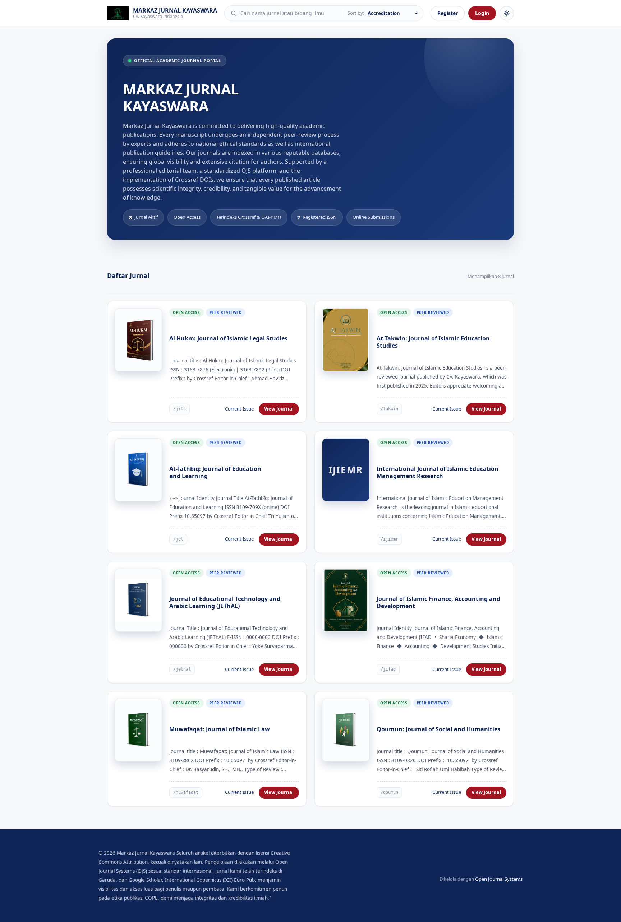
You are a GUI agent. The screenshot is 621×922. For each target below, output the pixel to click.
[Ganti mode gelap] (507, 13)
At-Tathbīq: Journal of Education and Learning (215, 472)
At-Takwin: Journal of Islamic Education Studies (433, 341)
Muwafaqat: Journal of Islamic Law (219, 729)
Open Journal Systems (499, 879)
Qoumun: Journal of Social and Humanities (438, 729)
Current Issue (239, 409)
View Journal (279, 409)
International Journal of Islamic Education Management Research (437, 472)
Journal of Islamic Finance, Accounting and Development (438, 602)
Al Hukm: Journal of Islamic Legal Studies (228, 338)
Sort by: (356, 13)
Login (482, 13)
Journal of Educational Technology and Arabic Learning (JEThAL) (224, 602)
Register (447, 13)
